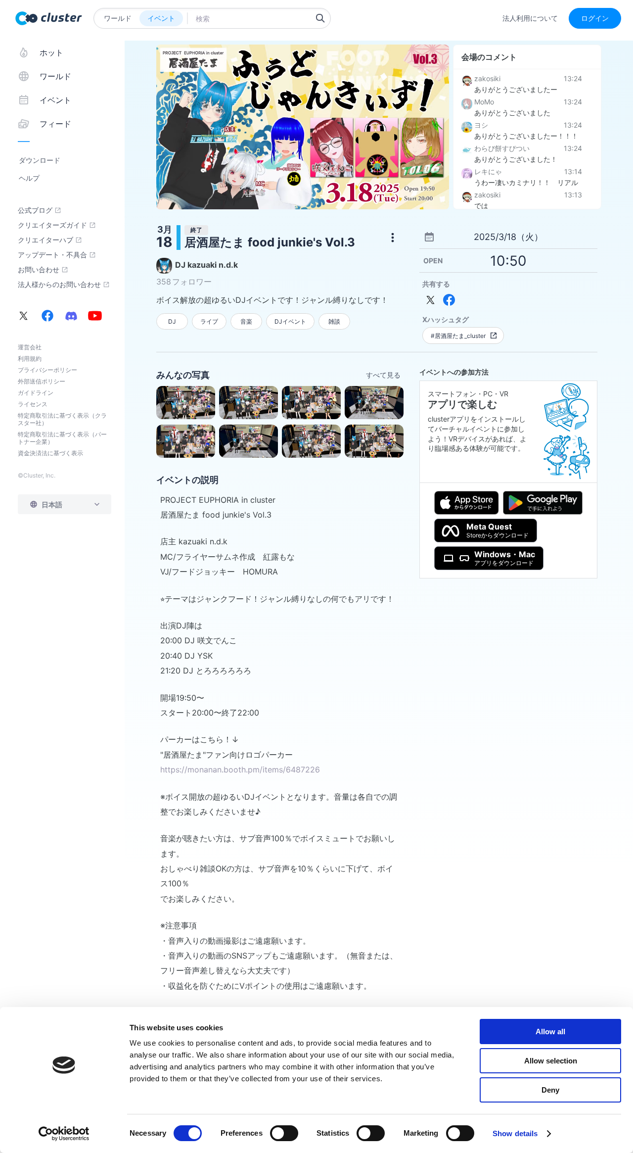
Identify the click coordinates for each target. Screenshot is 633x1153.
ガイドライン (35, 392)
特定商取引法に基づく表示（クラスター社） (62, 419)
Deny (550, 1090)
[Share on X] (430, 299)
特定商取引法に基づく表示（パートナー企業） (62, 438)
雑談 (334, 321)
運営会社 (30, 347)
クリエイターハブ (45, 240)
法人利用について (530, 18)
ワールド (118, 18)
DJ (172, 321)
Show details (515, 1133)
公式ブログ (35, 210)
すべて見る (383, 375)
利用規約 (30, 358)
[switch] (284, 1133)
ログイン (595, 18)
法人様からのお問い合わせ (59, 284)
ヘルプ (29, 178)
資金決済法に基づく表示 (50, 453)
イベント (161, 18)
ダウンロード (39, 160)
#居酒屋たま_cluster (458, 335)
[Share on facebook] (449, 300)
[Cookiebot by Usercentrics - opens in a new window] (64, 1133)
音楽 (246, 321)
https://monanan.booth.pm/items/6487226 (240, 769)
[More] (393, 237)
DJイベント (290, 321)
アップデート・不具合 (52, 254)
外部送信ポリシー (41, 381)
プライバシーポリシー (47, 370)
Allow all (550, 1031)
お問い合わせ (38, 269)
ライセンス (32, 404)
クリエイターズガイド (52, 225)
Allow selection (550, 1061)
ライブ (209, 321)
